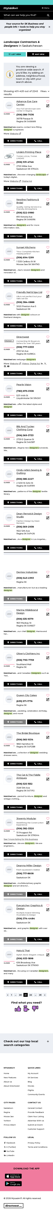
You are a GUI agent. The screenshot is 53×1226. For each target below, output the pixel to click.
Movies (31, 1086)
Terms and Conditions (37, 1147)
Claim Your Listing (36, 1116)
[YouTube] (8, 366)
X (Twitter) (11, 1147)
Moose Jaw (9, 1116)
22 (30, 995)
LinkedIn (10, 1155)
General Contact (35, 1108)
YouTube (10, 1151)
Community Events (36, 1094)
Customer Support (36, 1129)
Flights (31, 1090)
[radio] (18, 1008)
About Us (8, 1082)
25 (40, 995)
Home (6, 1073)
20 (20, 995)
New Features (10, 1077)
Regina (7, 1112)
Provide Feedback (36, 1112)
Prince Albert (10, 1125)
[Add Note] (47, 106)
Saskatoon (8, 1108)
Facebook (10, 1143)
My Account (33, 1073)
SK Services (33, 1077)
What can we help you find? (20, 15)
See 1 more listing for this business (21, 839)
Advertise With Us (36, 1121)
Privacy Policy (34, 1143)
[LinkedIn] (42, 363)
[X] (45, 363)
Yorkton (7, 1121)
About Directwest (12, 1086)
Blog (30, 1082)
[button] (45, 8)
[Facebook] (5, 366)
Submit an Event (35, 1125)
